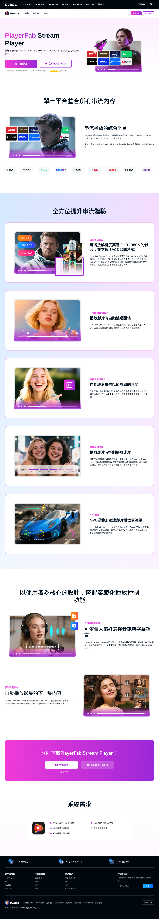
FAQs (45, 13)
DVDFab (27, 4)
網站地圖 (98, 903)
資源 (37, 881)
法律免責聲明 (28, 903)
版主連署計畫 (70, 889)
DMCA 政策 (39, 903)
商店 (6, 881)
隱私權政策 (59, 903)
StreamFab (40, 4)
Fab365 (8, 885)
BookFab (77, 4)
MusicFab (53, 4)
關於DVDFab (70, 878)
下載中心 (142, 4)
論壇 (37, 885)
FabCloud (8, 889)
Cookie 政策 (88, 903)
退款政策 (78, 903)
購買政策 (69, 903)
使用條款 (49, 903)
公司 (67, 885)
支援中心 (38, 878)
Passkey (90, 4)
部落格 (36, 13)
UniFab (65, 4)
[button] (136, 13)
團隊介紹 (68, 881)
